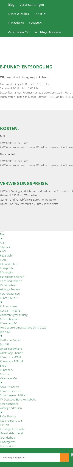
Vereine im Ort (19, 32)
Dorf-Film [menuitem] (5, 344)
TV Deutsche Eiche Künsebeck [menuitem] (18, 399)
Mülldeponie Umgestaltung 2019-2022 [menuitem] (23, 327)
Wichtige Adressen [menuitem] (11, 410)
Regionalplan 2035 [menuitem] (11, 420)
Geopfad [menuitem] (5, 374)
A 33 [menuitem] (2, 243)
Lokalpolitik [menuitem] (6, 268)
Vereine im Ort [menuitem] (8, 380)
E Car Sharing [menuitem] (8, 416)
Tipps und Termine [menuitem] (11, 281)
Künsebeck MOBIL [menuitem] (11, 357)
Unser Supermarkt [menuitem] (11, 348)
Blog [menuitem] (2, 236)
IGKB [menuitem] (3, 259)
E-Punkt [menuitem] (4, 425)
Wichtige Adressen (48, 32)
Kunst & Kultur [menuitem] (9, 300)
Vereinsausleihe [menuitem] (9, 403)
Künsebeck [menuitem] (6, 370)
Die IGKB (40, 14)
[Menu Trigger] (1, 231)
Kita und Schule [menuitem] (9, 264)
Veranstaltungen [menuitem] (10, 293)
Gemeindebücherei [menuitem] (11, 433)
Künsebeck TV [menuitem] (8, 323)
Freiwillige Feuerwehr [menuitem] (12, 429)
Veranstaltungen (31, 4)
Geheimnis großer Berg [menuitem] (14, 315)
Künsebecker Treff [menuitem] (10, 391)
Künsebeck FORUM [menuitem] (11, 361)
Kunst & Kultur (18, 14)
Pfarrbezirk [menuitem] (6, 272)
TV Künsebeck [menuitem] (8, 285)
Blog (11, 4)
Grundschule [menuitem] (7, 437)
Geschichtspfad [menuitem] (9, 319)
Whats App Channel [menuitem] (11, 353)
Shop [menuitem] (3, 365)
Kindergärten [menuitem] (8, 442)
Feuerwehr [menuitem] (6, 255)
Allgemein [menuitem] (5, 247)
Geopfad (35, 23)
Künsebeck (16, 23)
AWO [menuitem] (3, 251)
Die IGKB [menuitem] (5, 334)
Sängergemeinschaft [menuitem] (12, 276)
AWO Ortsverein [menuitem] (9, 386)
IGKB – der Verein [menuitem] (10, 340)
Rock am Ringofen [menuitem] (10, 310)
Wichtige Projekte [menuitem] (10, 289)
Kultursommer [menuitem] (8, 306)
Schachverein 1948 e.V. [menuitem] (14, 395)
